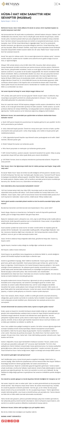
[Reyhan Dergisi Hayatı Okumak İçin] (10, 4)
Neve (26, 432)
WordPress (33, 432)
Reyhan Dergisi (5, 21)
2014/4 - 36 (15, 21)
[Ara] (59, 4)
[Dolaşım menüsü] (56, 4)
